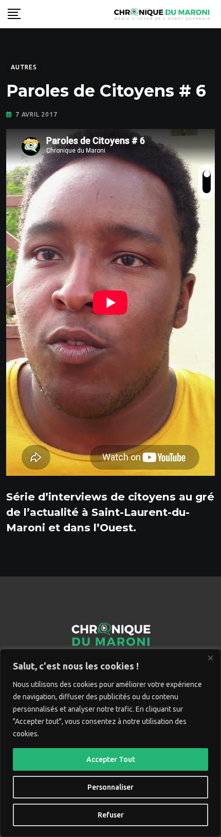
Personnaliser (110, 787)
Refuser (111, 815)
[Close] (210, 658)
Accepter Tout (110, 759)
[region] (110, 743)
